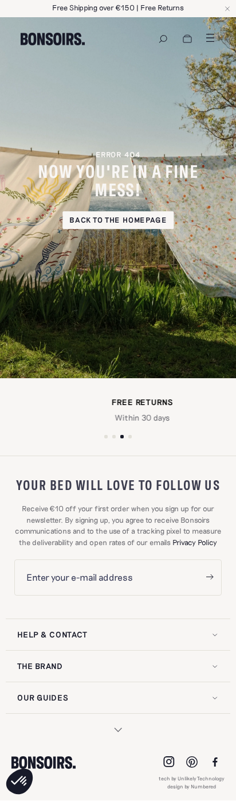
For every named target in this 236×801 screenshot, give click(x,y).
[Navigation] (163, 39)
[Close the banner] (227, 8)
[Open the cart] (187, 39)
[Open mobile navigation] (210, 38)
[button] (19, 781)
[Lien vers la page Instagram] (169, 762)
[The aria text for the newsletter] (210, 577)
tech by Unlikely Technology (192, 778)
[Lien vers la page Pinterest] (192, 762)
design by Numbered (191, 786)
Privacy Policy (194, 542)
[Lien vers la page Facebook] (215, 762)
